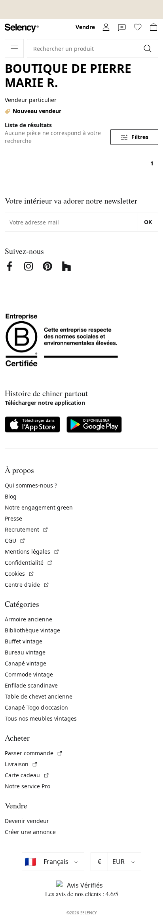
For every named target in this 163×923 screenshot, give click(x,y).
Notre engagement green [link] (39, 507)
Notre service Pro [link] (27, 786)
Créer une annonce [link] (30, 832)
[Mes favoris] (137, 27)
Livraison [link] (21, 764)
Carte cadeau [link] (27, 775)
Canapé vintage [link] (25, 663)
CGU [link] (15, 540)
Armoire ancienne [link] (28, 619)
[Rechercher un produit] (148, 48)
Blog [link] (11, 496)
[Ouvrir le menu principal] (14, 48)
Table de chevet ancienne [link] (38, 696)
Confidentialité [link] (29, 562)
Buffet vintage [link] (23, 641)
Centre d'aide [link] (27, 584)
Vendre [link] (85, 27)
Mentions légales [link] (32, 551)
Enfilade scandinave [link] (31, 685)
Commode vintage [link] (29, 674)
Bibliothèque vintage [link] (32, 630)
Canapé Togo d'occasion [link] (36, 707)
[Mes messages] (122, 27)
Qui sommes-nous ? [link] (31, 485)
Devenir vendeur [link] (27, 821)
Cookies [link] (19, 573)
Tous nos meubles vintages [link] (41, 718)
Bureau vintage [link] (25, 652)
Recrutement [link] (27, 529)
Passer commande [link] (34, 753)
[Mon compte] (106, 27)
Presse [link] (13, 518)
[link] (22, 28)
